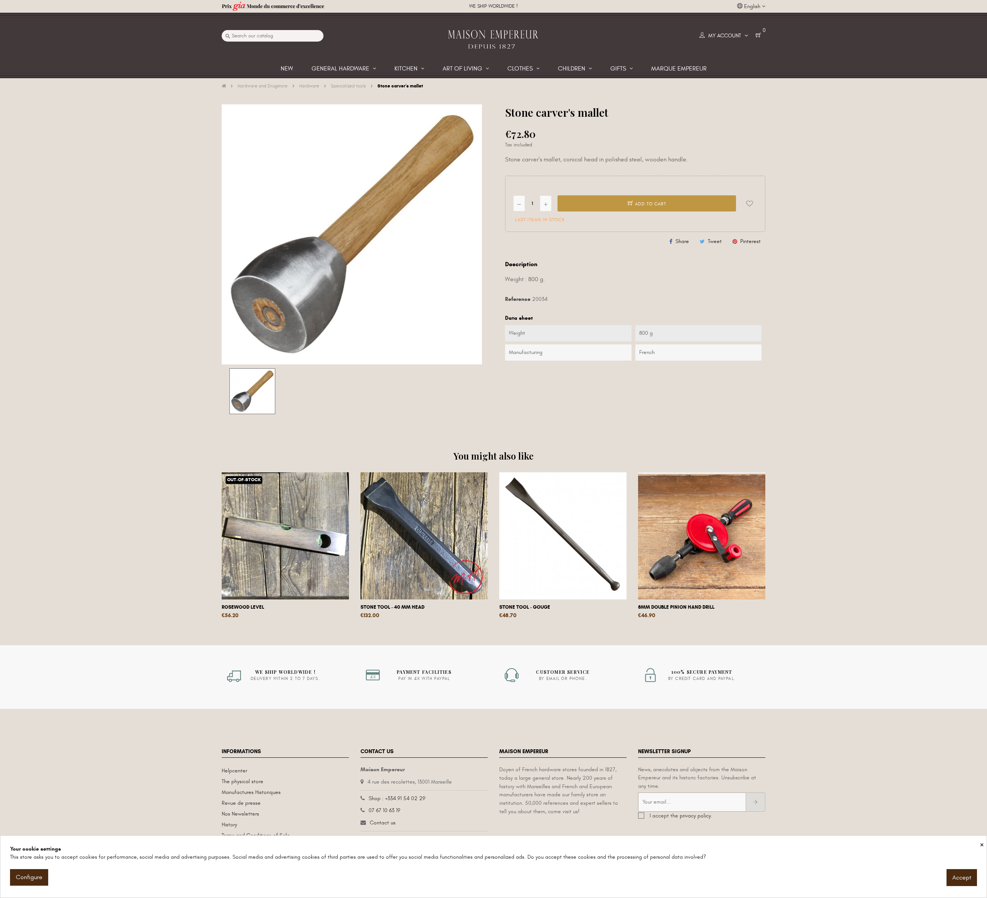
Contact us (383, 822)
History (229, 824)
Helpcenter (234, 770)
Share (682, 241)
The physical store (242, 781)
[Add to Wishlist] (749, 203)
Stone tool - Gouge (524, 607)
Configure (29, 877)
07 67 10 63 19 (384, 810)
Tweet (715, 241)
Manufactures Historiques (251, 792)
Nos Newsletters (240, 814)
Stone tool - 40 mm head (392, 607)
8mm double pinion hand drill (676, 607)
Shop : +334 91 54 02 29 (397, 798)
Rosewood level (243, 607)
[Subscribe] (755, 802)
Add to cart (649, 203)
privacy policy (695, 815)
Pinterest (750, 241)
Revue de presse (241, 803)
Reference (518, 299)
